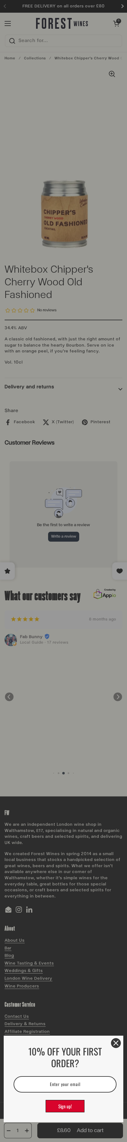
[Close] (116, 1043)
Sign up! (65, 1106)
